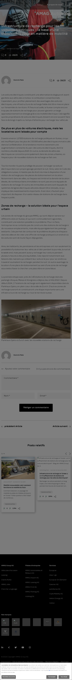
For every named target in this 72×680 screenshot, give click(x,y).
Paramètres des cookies (8, 676)
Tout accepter (52, 676)
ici (49, 670)
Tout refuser (64, 676)
